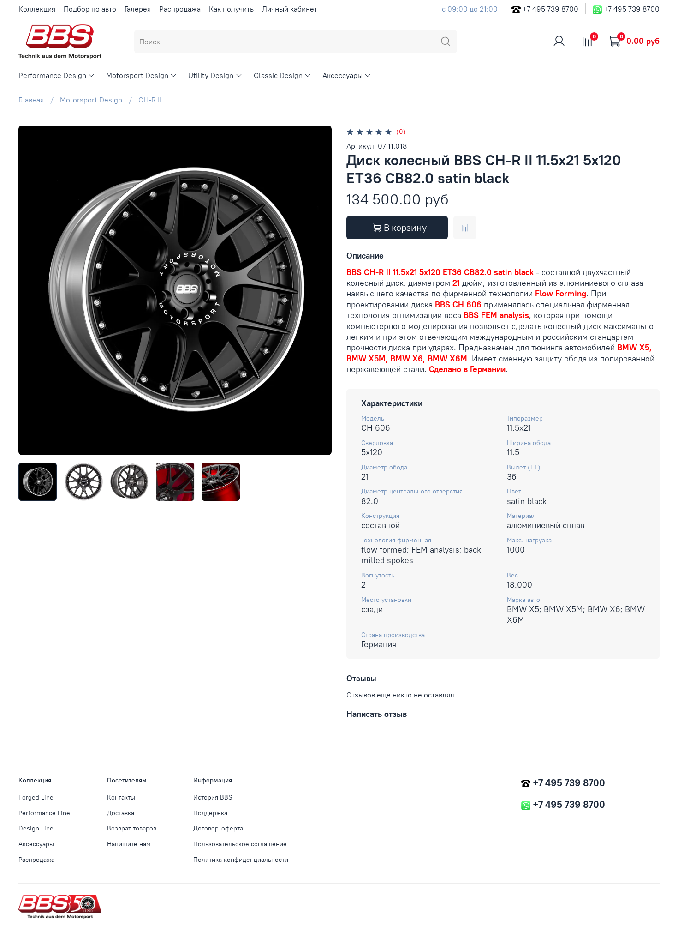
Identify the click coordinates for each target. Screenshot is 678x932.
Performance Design (52, 75)
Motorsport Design (137, 75)
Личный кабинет (289, 8)
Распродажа (180, 8)
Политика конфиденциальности (240, 859)
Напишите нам (129, 844)
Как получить (231, 8)
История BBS (212, 797)
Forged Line (36, 797)
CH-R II (149, 99)
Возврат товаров (131, 828)
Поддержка (210, 813)
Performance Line (44, 813)
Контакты (121, 797)
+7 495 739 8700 (550, 8)
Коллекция (36, 8)
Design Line (36, 828)
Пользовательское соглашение (240, 844)
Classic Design (278, 75)
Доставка (120, 813)
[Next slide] (317, 290)
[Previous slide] (33, 290)
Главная (31, 99)
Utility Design (210, 75)
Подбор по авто (90, 8)
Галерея (138, 8)
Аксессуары (342, 75)
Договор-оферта (218, 828)
